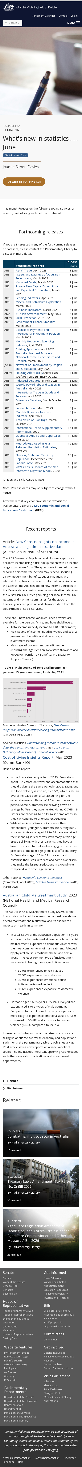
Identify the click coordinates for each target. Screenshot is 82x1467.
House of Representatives (18, 1311)
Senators (8, 1289)
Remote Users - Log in (16, 1356)
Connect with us (53, 1364)
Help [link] (20, 1462)
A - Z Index (10, 1372)
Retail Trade (24, 270)
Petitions (49, 1360)
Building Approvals (28, 349)
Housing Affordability (29, 373)
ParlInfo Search (13, 1360)
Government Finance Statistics (35, 322)
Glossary (9, 1376)
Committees (51, 1339)
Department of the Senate (19, 1397)
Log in (74, 15)
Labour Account (26, 408)
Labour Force (24, 463)
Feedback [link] (8, 1462)
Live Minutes (10, 1326)
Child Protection (26, 318)
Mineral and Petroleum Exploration (38, 302)
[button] (73, 23)
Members (8, 1330)
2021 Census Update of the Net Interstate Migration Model (37, 469)
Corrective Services (28, 400)
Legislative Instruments (57, 1326)
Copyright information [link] (47, 1458)
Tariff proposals (53, 1322)
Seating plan (10, 1293)
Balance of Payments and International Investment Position (38, 331)
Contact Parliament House (58, 1368)
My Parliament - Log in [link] (16, 1352)
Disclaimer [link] (70, 1458)
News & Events (52, 1278)
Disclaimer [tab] (15, 1088)
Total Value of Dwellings (31, 420)
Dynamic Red (10, 1285)
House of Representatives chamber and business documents (18, 1318)
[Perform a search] (6, 22)
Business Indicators (28, 310)
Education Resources (56, 1289)
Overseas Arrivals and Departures (38, 435)
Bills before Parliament (57, 1310)
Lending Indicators (28, 298)
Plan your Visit (52, 1393)
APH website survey (15, 1364)
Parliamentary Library (56, 1293)
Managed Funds (26, 282)
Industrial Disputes (28, 380)
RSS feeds (10, 1380)
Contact (63, 15)
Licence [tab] (12, 1081)
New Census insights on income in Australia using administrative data (39, 544)
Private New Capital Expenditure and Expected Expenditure (37, 288)
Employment (11, 1368)
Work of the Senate (14, 1282)
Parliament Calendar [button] (43, 15)
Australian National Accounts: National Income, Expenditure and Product (38, 357)
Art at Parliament (53, 1389)
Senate (7, 1278)
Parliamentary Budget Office (20, 1416)
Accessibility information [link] (17, 1458)
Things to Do (51, 1385)
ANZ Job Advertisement (31, 314)
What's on (49, 1381)
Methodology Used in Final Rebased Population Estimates (36, 445)
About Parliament (54, 1285)
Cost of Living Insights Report (28, 757)
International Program (56, 1297)
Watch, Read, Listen (55, 1282)
